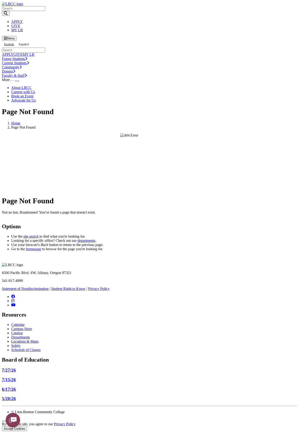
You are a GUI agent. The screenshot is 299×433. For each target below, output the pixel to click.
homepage (33, 249)
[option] (23, 44)
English (9, 44)
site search (31, 236)
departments (86, 241)
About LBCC (21, 88)
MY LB (17, 30)
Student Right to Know (68, 289)
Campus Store (21, 329)
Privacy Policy (99, 289)
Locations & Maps (25, 341)
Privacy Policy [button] (64, 424)
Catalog (17, 333)
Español (24, 44)
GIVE (15, 26)
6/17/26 (9, 389)
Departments (20, 337)
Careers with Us (23, 92)
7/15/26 (9, 379)
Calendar (18, 325)
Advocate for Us (23, 100)
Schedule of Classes (26, 350)
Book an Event (22, 96)
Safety (16, 346)
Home (15, 123)
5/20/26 (9, 398)
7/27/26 (9, 370)
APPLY (17, 22)
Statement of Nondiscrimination (25, 289)
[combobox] (9, 44)
